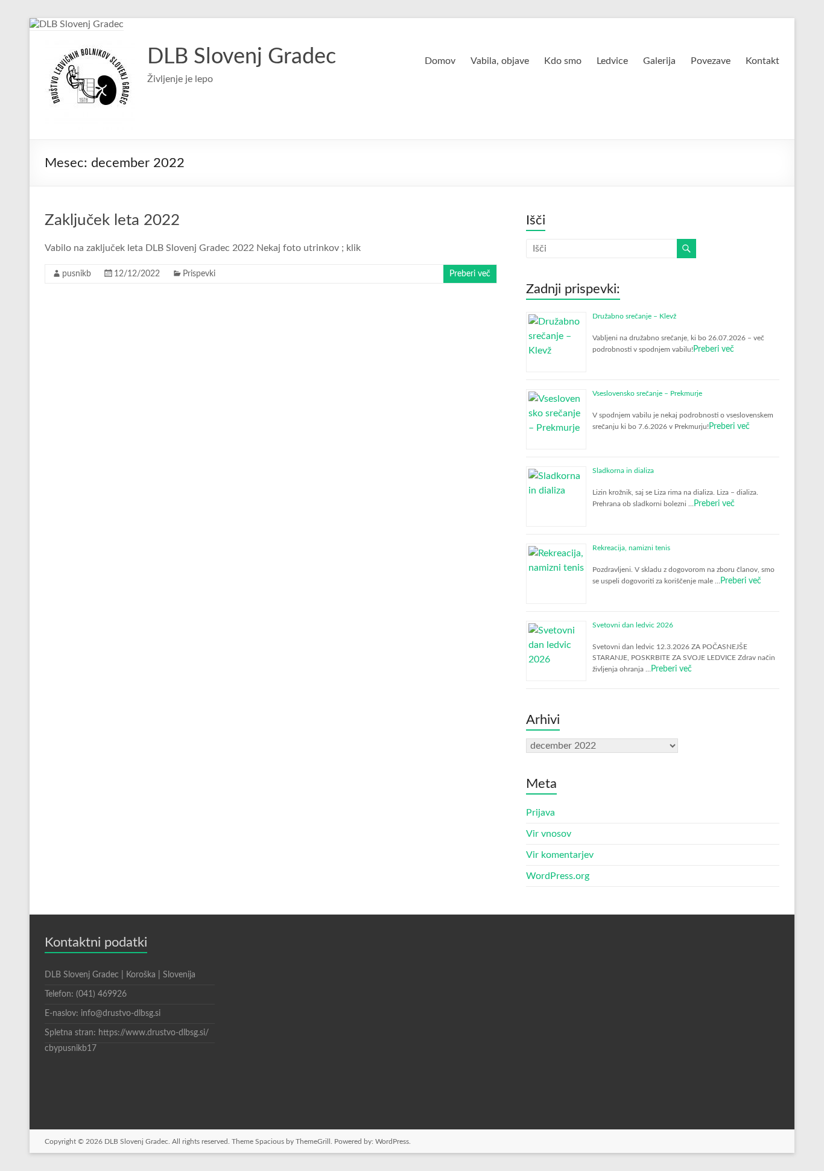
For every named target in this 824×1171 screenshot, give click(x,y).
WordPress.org (557, 876)
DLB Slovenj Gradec (241, 57)
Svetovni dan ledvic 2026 (632, 625)
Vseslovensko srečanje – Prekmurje (647, 393)
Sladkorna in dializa (623, 470)
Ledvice (612, 61)
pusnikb (76, 274)
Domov (440, 61)
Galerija (659, 61)
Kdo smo (563, 61)
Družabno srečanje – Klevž (634, 316)
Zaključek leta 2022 (112, 220)
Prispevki (199, 274)
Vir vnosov (548, 834)
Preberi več (469, 274)
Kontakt (762, 61)
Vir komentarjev (560, 855)
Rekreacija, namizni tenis (631, 547)
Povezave (711, 61)
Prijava (540, 812)
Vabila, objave (500, 61)
